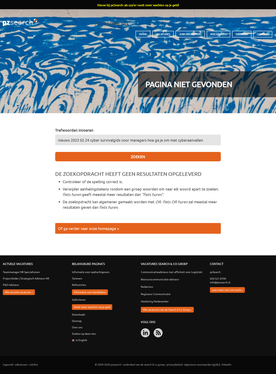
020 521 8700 (218, 278)
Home (143, 34)
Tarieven (77, 278)
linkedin (226, 364)
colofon (33, 364)
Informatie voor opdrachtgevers (90, 272)
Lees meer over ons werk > (227, 289)
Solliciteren (79, 299)
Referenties (79, 284)
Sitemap (77, 320)
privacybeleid (174, 364)
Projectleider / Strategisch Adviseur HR (26, 278)
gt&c (216, 364)
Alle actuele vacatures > (19, 292)
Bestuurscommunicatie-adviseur (160, 279)
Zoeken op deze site (84, 333)
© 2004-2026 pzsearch (108, 364)
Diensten (242, 34)
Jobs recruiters (190, 34)
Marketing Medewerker (155, 301)
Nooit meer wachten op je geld (92, 307)
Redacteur (147, 286)
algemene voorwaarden (198, 364)
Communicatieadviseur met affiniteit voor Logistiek (171, 272)
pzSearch (20, 22)
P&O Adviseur (11, 284)
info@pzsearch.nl (220, 282)
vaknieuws (21, 364)
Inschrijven (218, 34)
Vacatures (163, 34)
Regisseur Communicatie (155, 294)
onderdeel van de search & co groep (144, 364)
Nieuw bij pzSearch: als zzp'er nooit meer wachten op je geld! (138, 5)
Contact (263, 34)
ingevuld (8, 364)
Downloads (78, 314)
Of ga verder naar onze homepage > (88, 228)
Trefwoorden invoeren (74, 130)
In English (81, 340)
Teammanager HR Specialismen (21, 272)
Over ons (77, 327)
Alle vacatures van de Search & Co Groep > (167, 309)
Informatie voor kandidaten (90, 292)
